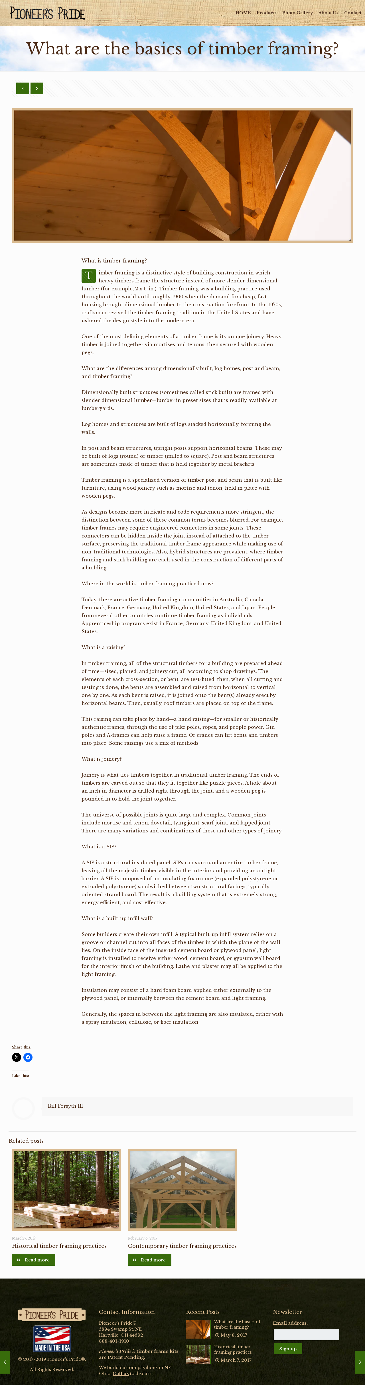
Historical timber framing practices (59, 1246)
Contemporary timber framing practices (182, 1246)
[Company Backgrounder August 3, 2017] (360, 1362)
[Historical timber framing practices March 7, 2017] (5, 1362)
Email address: (290, 1323)
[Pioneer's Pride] (47, 13)
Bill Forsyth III (65, 1106)
